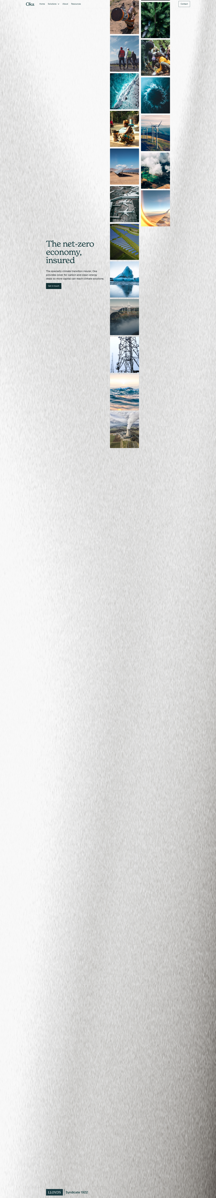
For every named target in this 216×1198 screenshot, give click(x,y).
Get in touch (53, 286)
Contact (184, 4)
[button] (54, 4)
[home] (30, 4)
